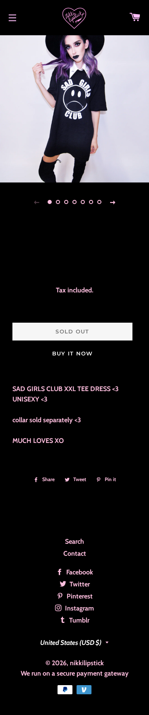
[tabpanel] (74, 107)
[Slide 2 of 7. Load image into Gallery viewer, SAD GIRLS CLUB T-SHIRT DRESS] (58, 202)
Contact (74, 553)
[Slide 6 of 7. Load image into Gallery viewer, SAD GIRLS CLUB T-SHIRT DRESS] (91, 202)
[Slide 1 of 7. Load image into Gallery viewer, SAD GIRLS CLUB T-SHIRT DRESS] (50, 202)
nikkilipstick (87, 663)
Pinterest (79, 596)
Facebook (79, 572)
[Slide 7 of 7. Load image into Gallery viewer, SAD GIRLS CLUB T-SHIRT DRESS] (99, 202)
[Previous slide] (36, 202)
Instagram (78, 608)
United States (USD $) (70, 643)
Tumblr (78, 620)
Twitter (79, 584)
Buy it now (72, 353)
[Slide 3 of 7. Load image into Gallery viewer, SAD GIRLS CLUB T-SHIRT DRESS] (66, 202)
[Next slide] (112, 202)
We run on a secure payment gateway (75, 673)
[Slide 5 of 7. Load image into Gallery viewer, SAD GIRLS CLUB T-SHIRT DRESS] (83, 202)
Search (74, 541)
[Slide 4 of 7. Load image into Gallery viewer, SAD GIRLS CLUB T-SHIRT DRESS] (74, 202)
